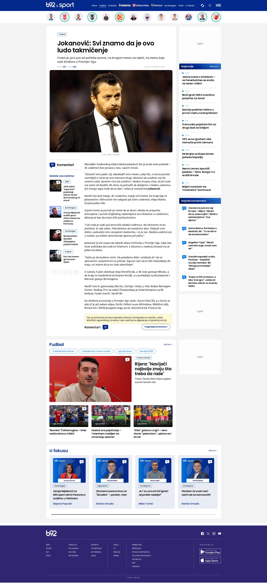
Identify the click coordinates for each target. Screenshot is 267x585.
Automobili (96, 552)
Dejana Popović (62, 503)
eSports (94, 545)
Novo (94, 5)
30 (105, 326)
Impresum (136, 548)
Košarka (112, 5)
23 (58, 231)
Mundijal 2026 (146, 351)
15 (84, 408)
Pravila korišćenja (141, 552)
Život (48, 555)
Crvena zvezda (143, 357)
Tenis (180, 5)
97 (184, 242)
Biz (47, 552)
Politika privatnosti (141, 555)
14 (58, 208)
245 (184, 228)
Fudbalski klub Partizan (63, 351)
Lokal (93, 555)
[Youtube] (219, 533)
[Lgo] (218, 5)
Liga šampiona (125, 351)
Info (48, 545)
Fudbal (102, 5)
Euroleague (170, 5)
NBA (67, 181)
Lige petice (58, 423)
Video (116, 545)
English (116, 552)
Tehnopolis (96, 548)
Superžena (73, 555)
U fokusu (190, 5)
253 (184, 208)
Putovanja (74, 548)
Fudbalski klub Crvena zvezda (96, 351)
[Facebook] (202, 533)
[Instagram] (213, 533)
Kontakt (136, 566)
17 (167, 461)
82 (184, 256)
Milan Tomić (146, 503)
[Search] (210, 5)
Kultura (72, 552)
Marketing (137, 545)
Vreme (116, 555)
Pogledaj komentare (156, 326)
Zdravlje (73, 545)
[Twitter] (208, 533)
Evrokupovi (145, 486)
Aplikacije (137, 559)
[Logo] (60, 5)
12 (124, 461)
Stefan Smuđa (104, 503)
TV (114, 548)
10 (210, 461)
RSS (133, 563)
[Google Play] (210, 551)
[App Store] (210, 560)
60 (184, 277)
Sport (49, 548)
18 (58, 182)
